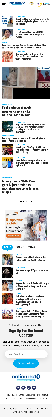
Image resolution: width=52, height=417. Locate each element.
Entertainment (42, 395)
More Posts (26, 201)
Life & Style (30, 395)
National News (31, 399)
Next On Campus (18, 395)
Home (7, 395)
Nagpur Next (44, 399)
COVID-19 (8, 399)
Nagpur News (19, 399)
